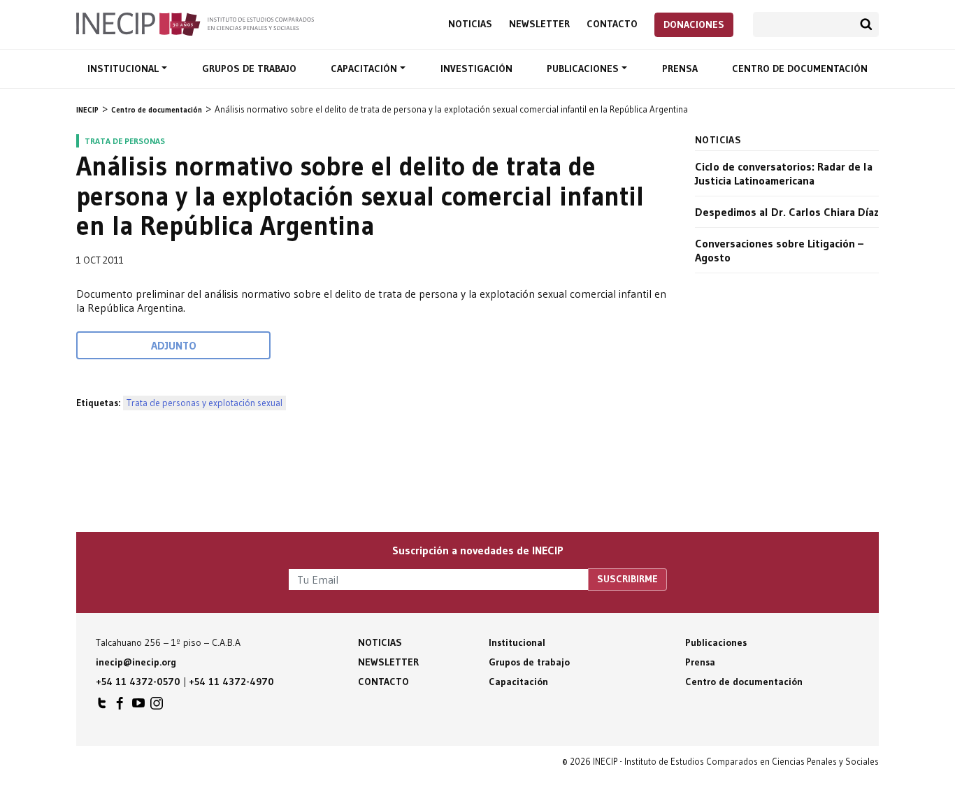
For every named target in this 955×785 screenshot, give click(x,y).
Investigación (476, 68)
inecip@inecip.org (136, 662)
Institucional (124, 68)
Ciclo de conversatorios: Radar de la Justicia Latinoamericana (784, 173)
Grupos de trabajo (249, 68)
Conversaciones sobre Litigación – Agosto (779, 250)
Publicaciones (584, 68)
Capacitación (365, 68)
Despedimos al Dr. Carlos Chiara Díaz (787, 212)
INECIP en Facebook (120, 706)
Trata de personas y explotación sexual (204, 403)
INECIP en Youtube (138, 706)
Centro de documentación (800, 68)
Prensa (680, 68)
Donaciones (693, 24)
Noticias (470, 24)
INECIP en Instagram (156, 706)
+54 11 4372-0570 (138, 681)
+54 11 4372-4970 (231, 681)
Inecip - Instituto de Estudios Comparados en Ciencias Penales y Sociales (195, 23)
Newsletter (539, 24)
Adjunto (173, 345)
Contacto (612, 24)
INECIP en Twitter (102, 706)
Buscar (866, 24)
